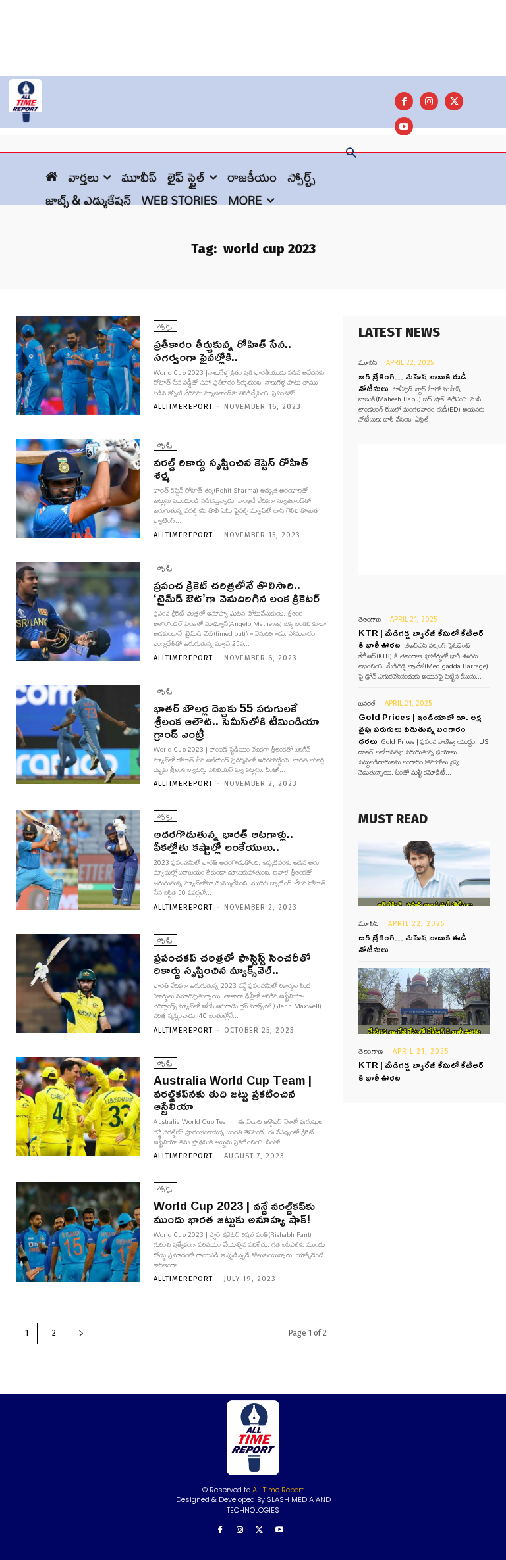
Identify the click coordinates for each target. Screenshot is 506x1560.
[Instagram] (429, 101)
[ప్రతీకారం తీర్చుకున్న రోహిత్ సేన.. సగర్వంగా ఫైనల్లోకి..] (78, 365)
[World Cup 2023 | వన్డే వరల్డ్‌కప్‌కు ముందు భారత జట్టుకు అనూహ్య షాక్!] (78, 1232)
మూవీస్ (367, 362)
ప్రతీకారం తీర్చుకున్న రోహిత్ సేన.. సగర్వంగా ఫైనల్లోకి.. (222, 350)
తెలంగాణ (369, 619)
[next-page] (81, 1333)
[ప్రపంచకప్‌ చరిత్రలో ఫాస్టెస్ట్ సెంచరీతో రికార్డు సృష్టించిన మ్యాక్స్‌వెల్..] (78, 983)
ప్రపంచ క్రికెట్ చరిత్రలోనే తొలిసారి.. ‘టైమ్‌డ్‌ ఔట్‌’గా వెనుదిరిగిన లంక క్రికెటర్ (237, 591)
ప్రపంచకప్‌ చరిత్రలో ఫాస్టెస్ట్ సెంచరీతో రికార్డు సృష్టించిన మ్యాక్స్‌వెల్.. (232, 963)
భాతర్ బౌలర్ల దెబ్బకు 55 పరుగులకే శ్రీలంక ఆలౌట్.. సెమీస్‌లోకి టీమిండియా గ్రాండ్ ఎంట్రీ (237, 720)
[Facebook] (404, 101)
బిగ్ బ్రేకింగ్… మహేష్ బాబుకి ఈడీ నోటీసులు (412, 943)
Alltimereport (183, 406)
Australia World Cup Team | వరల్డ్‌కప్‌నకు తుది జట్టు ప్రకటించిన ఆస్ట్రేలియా (233, 1093)
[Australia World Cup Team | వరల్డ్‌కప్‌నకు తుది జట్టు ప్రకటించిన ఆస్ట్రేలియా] (78, 1106)
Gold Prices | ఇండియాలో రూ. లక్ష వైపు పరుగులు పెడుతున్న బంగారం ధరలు (420, 728)
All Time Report (278, 1489)
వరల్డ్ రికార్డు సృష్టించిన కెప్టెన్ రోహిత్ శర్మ (231, 468)
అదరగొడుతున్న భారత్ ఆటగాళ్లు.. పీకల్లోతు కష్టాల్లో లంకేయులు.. (223, 840)
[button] (351, 154)
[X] (454, 101)
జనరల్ (367, 703)
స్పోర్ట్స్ (165, 326)
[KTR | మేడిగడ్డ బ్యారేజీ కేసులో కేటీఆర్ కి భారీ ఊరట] (424, 1001)
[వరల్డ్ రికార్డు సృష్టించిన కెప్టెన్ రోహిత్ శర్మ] (78, 488)
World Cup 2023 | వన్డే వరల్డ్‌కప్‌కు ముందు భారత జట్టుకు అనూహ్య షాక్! (234, 1212)
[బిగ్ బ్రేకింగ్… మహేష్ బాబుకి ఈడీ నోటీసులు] (424, 873)
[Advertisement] (253, 29)
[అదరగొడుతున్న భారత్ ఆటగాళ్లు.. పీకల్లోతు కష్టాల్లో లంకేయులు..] (78, 860)
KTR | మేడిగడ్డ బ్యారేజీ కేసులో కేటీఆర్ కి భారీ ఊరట (421, 1071)
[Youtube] (279, 1530)
